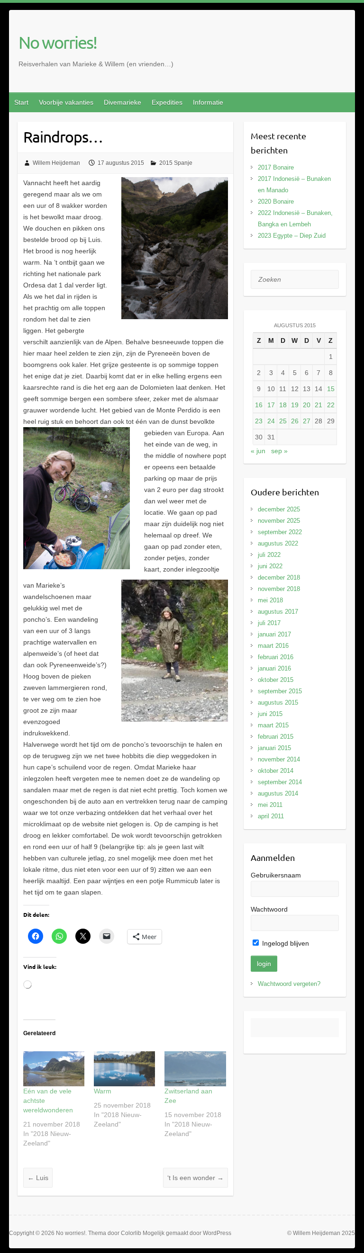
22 (331, 405)
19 (295, 405)
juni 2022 (270, 566)
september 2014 (280, 782)
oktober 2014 (275, 770)
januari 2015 (274, 748)
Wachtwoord (269, 909)
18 (283, 405)
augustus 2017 (278, 611)
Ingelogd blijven (284, 943)
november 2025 (279, 520)
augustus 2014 (278, 793)
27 (306, 421)
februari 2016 (275, 657)
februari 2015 (275, 736)
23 (259, 421)
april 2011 (271, 816)
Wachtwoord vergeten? (289, 983)
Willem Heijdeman (56, 163)
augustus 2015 (278, 702)
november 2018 (279, 588)
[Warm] (124, 1068)
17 (271, 405)
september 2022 (280, 532)
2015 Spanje (175, 163)
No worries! (57, 42)
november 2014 (279, 759)
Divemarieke (122, 102)
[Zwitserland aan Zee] (195, 1068)
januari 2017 (274, 634)
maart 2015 (273, 725)
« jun (258, 451)
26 (295, 421)
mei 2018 (270, 600)
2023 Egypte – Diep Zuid (292, 235)
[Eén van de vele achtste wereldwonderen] (53, 1068)
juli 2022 (269, 554)
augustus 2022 (278, 543)
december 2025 (279, 509)
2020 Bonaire (276, 201)
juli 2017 (269, 622)
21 (318, 405)
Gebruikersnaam (276, 875)
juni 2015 (270, 713)
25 (283, 421)
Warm (102, 1091)
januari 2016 (274, 668)
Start (21, 102)
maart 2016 (273, 645)
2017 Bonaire (276, 167)
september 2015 (280, 691)
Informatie (208, 102)
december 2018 (279, 577)
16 (259, 405)
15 (331, 389)
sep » (279, 451)
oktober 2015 (275, 679)
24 (271, 421)
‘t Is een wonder (195, 1177)
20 (306, 405)
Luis (37, 1177)
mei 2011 (270, 804)
